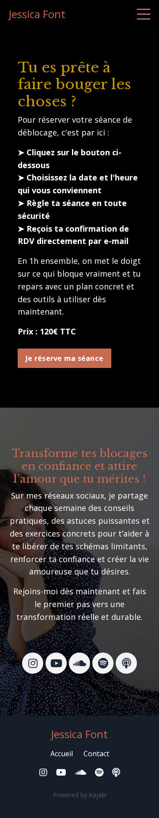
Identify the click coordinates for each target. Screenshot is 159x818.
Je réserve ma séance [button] (64, 358)
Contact (96, 753)
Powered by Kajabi (79, 795)
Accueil (61, 753)
